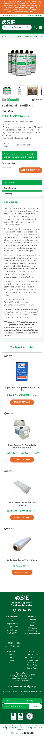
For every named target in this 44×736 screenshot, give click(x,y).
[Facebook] (29, 610)
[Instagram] (14, 610)
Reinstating (32, 631)
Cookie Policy (32, 668)
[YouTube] (19, 610)
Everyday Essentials (32, 634)
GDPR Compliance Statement (32, 661)
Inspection (32, 619)
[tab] (22, 182)
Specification (10, 188)
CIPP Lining (32, 628)
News (12, 657)
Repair (19, 36)
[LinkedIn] (24, 610)
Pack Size (6, 144)
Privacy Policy (32, 665)
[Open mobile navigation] (40, 27)
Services (12, 655)
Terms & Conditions (32, 657)
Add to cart (28, 170)
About (11, 660)
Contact (12, 663)
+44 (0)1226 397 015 (12, 643)
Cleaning (32, 622)
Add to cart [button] (22, 572)
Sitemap (14, 733)
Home (4, 36)
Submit (35, 706)
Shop (12, 36)
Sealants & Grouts (31, 36)
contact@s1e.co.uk (12, 646)
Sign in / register (9, 163)
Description (9, 182)
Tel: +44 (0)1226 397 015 (12, 15)
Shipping (8, 194)
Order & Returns (32, 655)
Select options (22, 402)
